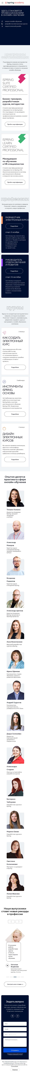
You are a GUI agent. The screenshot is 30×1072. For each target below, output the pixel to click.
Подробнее (14, 226)
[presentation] (11, 921)
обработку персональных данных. (16, 1054)
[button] (8, 976)
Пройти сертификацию (15, 124)
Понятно (15, 1069)
